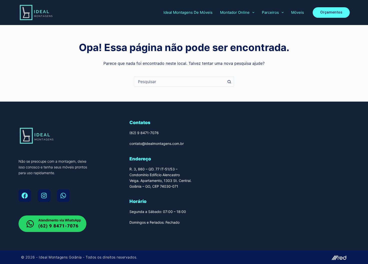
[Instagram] (44, 195)
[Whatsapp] (63, 195)
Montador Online (235, 12)
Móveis (297, 12)
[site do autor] (268, 257)
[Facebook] (25, 195)
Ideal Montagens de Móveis (188, 12)
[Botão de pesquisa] (229, 81)
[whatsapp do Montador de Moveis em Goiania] (52, 223)
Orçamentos (331, 12)
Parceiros (270, 12)
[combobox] (179, 82)
